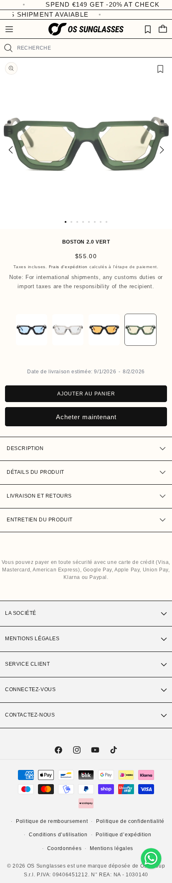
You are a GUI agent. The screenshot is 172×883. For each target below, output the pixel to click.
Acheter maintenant (86, 416)
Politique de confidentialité (130, 821)
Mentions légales (32, 638)
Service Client (27, 664)
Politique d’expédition (123, 835)
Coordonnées (64, 848)
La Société (20, 613)
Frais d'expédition (68, 266)
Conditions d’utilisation (58, 835)
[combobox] (91, 48)
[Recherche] (8, 48)
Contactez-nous (30, 715)
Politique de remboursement (52, 821)
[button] (9, 29)
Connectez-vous (30, 689)
